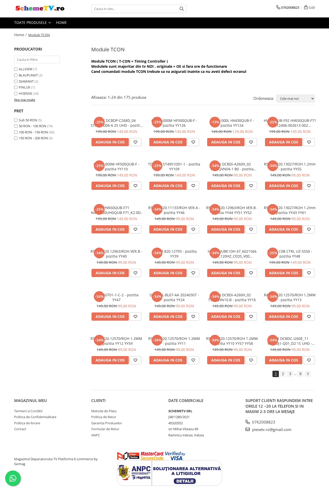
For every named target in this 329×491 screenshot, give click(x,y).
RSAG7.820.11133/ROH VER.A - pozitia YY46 (174, 210)
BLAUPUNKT (28, 75)
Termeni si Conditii (28, 411)
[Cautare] (181, 9)
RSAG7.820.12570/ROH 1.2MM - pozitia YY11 (174, 341)
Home (61, 22)
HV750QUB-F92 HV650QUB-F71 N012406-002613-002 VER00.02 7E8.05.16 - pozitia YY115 (290, 123)
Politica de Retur (103, 417)
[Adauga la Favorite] (135, 142)
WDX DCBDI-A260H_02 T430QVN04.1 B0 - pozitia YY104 (232, 166)
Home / (21, 34)
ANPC (95, 435)
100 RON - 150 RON (33, 132)
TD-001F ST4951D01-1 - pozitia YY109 (174, 166)
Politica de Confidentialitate (35, 417)
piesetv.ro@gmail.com (271, 429)
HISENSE (25, 93)
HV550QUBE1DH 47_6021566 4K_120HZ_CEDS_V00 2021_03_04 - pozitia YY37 (232, 254)
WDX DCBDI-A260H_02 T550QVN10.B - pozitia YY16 (232, 297)
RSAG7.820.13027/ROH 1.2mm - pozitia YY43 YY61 (290, 210)
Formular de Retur (105, 429)
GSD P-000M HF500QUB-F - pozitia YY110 (116, 166)
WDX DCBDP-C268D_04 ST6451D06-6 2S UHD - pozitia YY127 (116, 123)
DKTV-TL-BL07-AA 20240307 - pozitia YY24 (174, 297)
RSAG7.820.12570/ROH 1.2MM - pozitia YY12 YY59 (116, 341)
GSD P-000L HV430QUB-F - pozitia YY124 (232, 123)
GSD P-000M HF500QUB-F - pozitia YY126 (174, 123)
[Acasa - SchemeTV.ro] (40, 9)
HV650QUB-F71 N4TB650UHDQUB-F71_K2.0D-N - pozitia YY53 (116, 210)
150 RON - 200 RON (33, 138)
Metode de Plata (103, 411)
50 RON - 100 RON (32, 126)
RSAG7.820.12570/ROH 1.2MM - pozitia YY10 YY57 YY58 (232, 341)
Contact (20, 429)
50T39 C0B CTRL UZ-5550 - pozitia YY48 (289, 254)
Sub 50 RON (28, 120)
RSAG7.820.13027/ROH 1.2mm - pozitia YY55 (290, 166)
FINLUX (24, 87)
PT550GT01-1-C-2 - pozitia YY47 (116, 297)
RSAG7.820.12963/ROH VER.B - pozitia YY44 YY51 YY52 (232, 210)
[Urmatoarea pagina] (307, 374)
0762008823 (263, 422)
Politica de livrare (27, 423)
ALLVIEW (25, 69)
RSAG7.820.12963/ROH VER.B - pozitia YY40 (116, 254)
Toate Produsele (31, 22)
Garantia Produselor (106, 423)
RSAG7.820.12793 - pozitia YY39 (174, 254)
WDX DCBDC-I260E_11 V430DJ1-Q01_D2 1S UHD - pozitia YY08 (290, 341)
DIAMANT (26, 81)
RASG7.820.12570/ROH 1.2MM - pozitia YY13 (290, 297)
